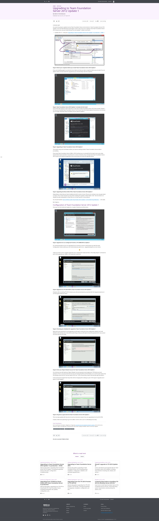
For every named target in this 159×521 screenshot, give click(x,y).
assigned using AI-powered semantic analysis (85, 425)
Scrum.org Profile (87, 508)
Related (77, 456)
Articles (67, 508)
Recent (82, 456)
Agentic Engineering (70, 506)
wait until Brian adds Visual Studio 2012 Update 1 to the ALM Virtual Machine (81, 199)
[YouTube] (43, 515)
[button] (102, 1)
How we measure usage (106, 510)
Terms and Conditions (105, 508)
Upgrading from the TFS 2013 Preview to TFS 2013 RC (79, 482)
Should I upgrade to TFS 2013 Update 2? (106, 465)
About (85, 506)
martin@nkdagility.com (109, 519)
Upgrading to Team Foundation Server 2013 (79, 465)
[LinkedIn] (45, 515)
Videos (67, 510)
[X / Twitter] (49, 515)
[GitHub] (47, 515)
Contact (110, 1)
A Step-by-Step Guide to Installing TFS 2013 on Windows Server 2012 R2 (106, 482)
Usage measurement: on (107, 512)
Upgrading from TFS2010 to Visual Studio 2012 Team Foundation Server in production (51, 483)
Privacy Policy (103, 506)
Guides (67, 512)
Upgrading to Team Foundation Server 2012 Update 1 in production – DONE (86, 32)
